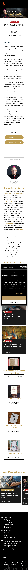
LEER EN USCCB (14, 137)
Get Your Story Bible (14, 457)
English (4, 557)
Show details (19, 293)
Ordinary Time (14, 34)
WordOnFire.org (8, 223)
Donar (6, 535)
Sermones (7, 518)
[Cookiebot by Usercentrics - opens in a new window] (20, 267)
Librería (7, 533)
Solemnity (14, 31)
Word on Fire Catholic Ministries (14, 193)
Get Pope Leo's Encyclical (14, 403)
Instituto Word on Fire (7, 553)
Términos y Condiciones (12, 541)
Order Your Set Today (14, 376)
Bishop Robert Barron (14, 28)
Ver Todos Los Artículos (14, 160)
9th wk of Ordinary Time (14, 35)
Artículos (7, 520)
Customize (13, 302)
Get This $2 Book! (14, 431)
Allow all (14, 297)
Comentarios (8, 525)
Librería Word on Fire (7, 555)
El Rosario (7, 527)
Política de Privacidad (11, 537)
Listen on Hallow (14, 142)
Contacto (7, 530)
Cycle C (14, 30)
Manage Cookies (10, 546)
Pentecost (14, 32)
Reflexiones (15, 21)
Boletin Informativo (10, 543)
